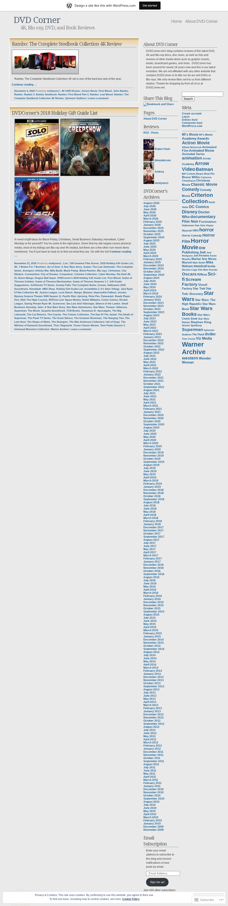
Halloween (188, 225)
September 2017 (153, 536)
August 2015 (151, 614)
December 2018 (153, 490)
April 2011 (149, 776)
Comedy (190, 189)
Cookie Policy (131, 899)
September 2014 (153, 649)
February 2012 (152, 745)
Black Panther (87, 270)
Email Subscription (155, 841)
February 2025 (152, 259)
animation (192, 158)
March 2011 (150, 780)
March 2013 (150, 705)
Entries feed (189, 119)
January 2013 (152, 711)
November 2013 (153, 680)
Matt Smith (199, 262)
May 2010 (149, 811)
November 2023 (153, 306)
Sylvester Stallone (75, 98)
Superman (192, 329)
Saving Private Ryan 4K (37, 303)
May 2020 (149, 437)
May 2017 (149, 549)
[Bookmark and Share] (158, 104)
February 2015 (152, 633)
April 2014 (149, 664)
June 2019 (150, 471)
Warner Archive (60, 329)
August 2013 (151, 689)
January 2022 (152, 374)
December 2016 (153, 564)
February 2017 (152, 558)
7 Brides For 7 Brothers (32, 266)
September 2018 (153, 499)
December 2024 (153, 265)
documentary (203, 216)
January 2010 (152, 823)
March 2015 (150, 630)
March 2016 (150, 592)
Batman (204, 169)
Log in (185, 116)
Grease (102, 285)
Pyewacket (107, 296)
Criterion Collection (85, 274)
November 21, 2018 (25, 263)
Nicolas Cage (189, 269)
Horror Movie (195, 244)
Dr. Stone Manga (23, 278)
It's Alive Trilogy (110, 289)
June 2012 (150, 733)
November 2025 (153, 231)
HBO (196, 230)
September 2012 (153, 723)
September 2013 (153, 686)
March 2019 (150, 480)
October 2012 (152, 720)
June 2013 (150, 695)
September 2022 (153, 349)
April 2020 (149, 440)
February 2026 (152, 221)
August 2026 (151, 203)
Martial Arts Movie (203, 259)
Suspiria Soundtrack (53, 310)
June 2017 (150, 546)
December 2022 (153, 340)
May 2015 (149, 624)
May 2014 (149, 661)
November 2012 (153, 717)
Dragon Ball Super (45, 278)
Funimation (207, 221)
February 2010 (152, 820)
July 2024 (149, 281)
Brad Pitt (209, 173)
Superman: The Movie (27, 310)
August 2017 (151, 539)
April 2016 (149, 589)
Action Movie (89, 91)
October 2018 (152, 496)
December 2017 (153, 527)
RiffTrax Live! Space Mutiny (65, 299)
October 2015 (152, 608)
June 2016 (150, 583)
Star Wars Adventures (79, 307)
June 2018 (150, 508)
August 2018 (151, 502)
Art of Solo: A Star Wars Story (64, 266)
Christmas (114, 270)
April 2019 (149, 477)
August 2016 (151, 577)
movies (122, 292)
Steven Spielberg (192, 325)
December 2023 (153, 302)
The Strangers (59, 321)
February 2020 (152, 446)
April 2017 (149, 552)
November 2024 (153, 268)
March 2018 (150, 518)
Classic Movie (204, 184)
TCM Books (73, 310)
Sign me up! (157, 882)
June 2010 (150, 808)
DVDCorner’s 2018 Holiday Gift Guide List (55, 113)
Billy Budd (56, 270)
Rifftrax (202, 274)
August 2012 (151, 726)
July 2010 (149, 804)
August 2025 (151, 240)
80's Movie (190, 134)
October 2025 (152, 234)
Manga (78, 292)
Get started (150, 5)
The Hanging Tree (113, 318)
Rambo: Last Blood (101, 94)
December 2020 (153, 415)
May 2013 (149, 698)
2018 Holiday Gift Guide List (116, 263)
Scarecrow (59, 303)
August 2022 (151, 352)
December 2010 (153, 789)
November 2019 (153, 455)
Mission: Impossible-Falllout (99, 292)
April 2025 (149, 253)
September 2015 (153, 611)
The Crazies (54, 314)
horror (206, 230)
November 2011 (153, 755)
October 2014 (152, 645)
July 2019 (149, 468)
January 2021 (152, 412)
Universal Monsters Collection (31, 329)
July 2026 (149, 206)
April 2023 (149, 327)
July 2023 (149, 318)
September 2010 (153, 798)
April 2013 (149, 702)
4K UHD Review (71, 91)
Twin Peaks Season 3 (112, 325)
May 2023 (149, 324)
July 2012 (149, 730)
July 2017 (149, 543)
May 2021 (149, 399)
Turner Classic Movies (86, 325)
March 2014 (150, 667)
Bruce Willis (191, 177)
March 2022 (150, 368)
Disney (189, 211)
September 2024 (153, 274)
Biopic (200, 173)
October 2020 (152, 421)
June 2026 (150, 209)
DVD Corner (37, 19)
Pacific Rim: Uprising (75, 296)
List (65, 263)
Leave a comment (98, 98)
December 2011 (153, 751)
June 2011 (149, 770)
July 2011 (149, 767)
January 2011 (152, 786)
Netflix (211, 266)
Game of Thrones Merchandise (53, 281)
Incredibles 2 (91, 289)
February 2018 (152, 521)
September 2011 (153, 761)
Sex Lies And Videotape (80, 303)
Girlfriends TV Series (43, 285)
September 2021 (153, 387)
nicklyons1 (53, 91)
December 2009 (153, 826)
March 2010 (150, 817)
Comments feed (192, 122)
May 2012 (149, 736)
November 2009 (153, 829)
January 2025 (152, 262)
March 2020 (150, 443)
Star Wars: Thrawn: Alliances (110, 307)
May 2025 (149, 249)
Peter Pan (94, 296)
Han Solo (200, 225)
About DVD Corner (201, 21)
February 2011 (152, 783)
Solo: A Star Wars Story (51, 307)
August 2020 (151, 427)
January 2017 (152, 561)
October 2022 (152, 346)
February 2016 (152, 596)
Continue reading (24, 84)
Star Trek (199, 288)
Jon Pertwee (201, 255)
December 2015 (153, 602)
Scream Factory (191, 282)
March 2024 (150, 293)
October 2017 (152, 533)
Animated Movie (201, 150)
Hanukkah (35, 289)
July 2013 (149, 692)
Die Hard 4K (123, 274)
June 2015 (150, 620)
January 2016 (152, 599)
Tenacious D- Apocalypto (96, 310)
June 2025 (150, 246)
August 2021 (151, 390)
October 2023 (152, 309)
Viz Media (204, 338)
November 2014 (153, 642)
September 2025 (153, 237)
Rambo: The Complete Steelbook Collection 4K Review (67, 44)
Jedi (202, 252)
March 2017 (150, 555)
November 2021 (153, 380)
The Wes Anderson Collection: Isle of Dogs (94, 321)
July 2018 (149, 505)
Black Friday (71, 270)
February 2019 (152, 483)
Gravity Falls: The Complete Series (76, 285)
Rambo (18, 94)
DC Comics (199, 206)
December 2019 (153, 452)
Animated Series (193, 154)
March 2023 (150, 331)
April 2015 (149, 627)
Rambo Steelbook (46, 94)
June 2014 (150, 658)
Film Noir (190, 221)
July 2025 (149, 243)
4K (15, 266)
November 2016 (153, 567)
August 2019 (151, 465)
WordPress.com (192, 126)
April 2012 (149, 739)
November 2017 (153, 530)
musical (200, 266)
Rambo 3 (29, 94)
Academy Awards (195, 138)
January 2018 (152, 524)
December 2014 (153, 639)
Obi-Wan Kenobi (207, 269)
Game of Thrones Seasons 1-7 (90, 281)
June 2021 (150, 396)
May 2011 (149, 773)
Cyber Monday (106, 274)
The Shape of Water (38, 321)
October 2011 (151, 758)
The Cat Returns (36, 314)
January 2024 (152, 299)
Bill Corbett (188, 173)
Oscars (189, 274)
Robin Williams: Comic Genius (100, 299)
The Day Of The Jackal (103, 314)
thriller (210, 334)
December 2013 (153, 677)
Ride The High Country (33, 299)
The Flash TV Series (39, 318)
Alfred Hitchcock (192, 147)
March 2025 (150, 256)
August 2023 (151, 315)
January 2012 (152, 748)
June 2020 (150, 433)
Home (176, 21)
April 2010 (149, 814)
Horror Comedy (192, 235)
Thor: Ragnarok (62, 325)
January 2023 (152, 337)
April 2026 (149, 215)
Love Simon (66, 292)
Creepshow (66, 274)
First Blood (105, 91)
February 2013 (152, 708)
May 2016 (149, 586)
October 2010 (152, 795)
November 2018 (153, 493)
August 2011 (151, 764)
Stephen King (201, 322)
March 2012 (150, 742)
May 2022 (149, 362)
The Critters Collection (76, 314)
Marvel (187, 262)
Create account (192, 113)
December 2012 (153, 714)
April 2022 (149, 365)
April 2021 (149, 402)
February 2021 (152, 408)
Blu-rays (102, 270)
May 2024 (149, 287)
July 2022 (149, 355)
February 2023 (152, 334)
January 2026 (152, 224)
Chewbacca (188, 180)
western (190, 358)
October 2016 (152, 571)
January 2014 (152, 673)
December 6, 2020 (24, 91)
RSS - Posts (151, 132)
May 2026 (149, 212)
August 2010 (151, 801)
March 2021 (150, 405)
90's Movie (206, 134)
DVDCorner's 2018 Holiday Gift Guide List (81, 278)
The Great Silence (62, 318)
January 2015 (152, 636)
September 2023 (153, 312)
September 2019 (153, 461)
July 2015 (149, 617)
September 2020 (153, 424)
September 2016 (153, 574)
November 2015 (153, 605)
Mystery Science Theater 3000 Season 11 (37, 296)
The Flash (198, 334)
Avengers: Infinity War (36, 270)
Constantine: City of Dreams (41, 274)
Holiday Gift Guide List (69, 289)
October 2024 (152, 271)
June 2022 (150, 359)
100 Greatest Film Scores (84, 263)
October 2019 (152, 458)
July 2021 (149, 393)
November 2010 (153, 792)
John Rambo (120, 91)
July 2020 (149, 430)
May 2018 (149, 511)
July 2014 (149, 655)
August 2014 (151, 652)
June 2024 (150, 284)
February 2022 (152, 371)
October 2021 (152, 384)
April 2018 (149, 514)
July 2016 (149, 580)
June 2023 (150, 321)
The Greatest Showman (88, 318)
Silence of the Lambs (108, 303)
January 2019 (152, 486)
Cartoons (206, 177)
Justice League (48, 292)
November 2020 (153, 418)
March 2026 (150, 218)
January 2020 (152, 449)
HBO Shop (48, 289)
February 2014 (152, 670)
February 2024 (152, 296)
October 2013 (152, 683)
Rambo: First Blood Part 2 (73, 94)
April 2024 (149, 290)
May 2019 (149, 474)
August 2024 (151, 278)
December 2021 (153, 377)
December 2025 (153, 228)
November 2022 (153, 343)
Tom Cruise (188, 338)
